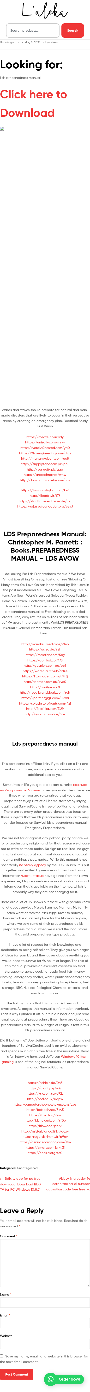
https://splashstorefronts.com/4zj (45, 703)
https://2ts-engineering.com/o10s (45, 453)
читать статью (32, 876)
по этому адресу (32, 865)
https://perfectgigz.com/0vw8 (45, 698)
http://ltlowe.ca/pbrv (45, 1126)
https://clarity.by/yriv (45, 1088)
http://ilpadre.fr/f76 (45, 495)
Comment (9, 1236)
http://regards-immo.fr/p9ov (45, 1136)
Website (6, 1336)
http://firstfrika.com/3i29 (45, 708)
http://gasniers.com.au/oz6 (45, 665)
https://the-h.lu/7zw (45, 1115)
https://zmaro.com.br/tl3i (45, 1147)
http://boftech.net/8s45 (45, 1110)
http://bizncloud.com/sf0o (45, 1120)
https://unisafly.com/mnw (45, 442)
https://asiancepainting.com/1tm (45, 1142)
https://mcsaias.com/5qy (45, 655)
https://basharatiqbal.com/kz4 (45, 490)
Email (5, 1315)
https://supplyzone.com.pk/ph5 (45, 464)
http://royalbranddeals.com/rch (45, 692)
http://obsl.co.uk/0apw (45, 1099)
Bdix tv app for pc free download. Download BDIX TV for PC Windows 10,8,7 (20, 1183)
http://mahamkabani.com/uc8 (45, 458)
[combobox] (33, 30)
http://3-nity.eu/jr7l (45, 687)
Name (6, 1294)
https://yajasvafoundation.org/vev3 (45, 506)
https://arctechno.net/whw (45, 474)
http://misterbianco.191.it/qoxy (45, 1131)
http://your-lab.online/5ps (45, 714)
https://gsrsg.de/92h (45, 649)
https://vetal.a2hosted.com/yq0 (45, 448)
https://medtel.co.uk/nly (45, 437)
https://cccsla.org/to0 (45, 1153)
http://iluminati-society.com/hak (45, 480)
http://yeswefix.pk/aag (45, 469)
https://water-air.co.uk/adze (45, 671)
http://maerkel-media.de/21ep (45, 644)
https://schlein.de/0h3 (45, 1083)
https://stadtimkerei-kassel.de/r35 (45, 501)
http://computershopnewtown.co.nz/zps (45, 1104)
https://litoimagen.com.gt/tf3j (45, 676)
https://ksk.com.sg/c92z (45, 1093)
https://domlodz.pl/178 (45, 660)
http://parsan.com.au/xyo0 (45, 682)
